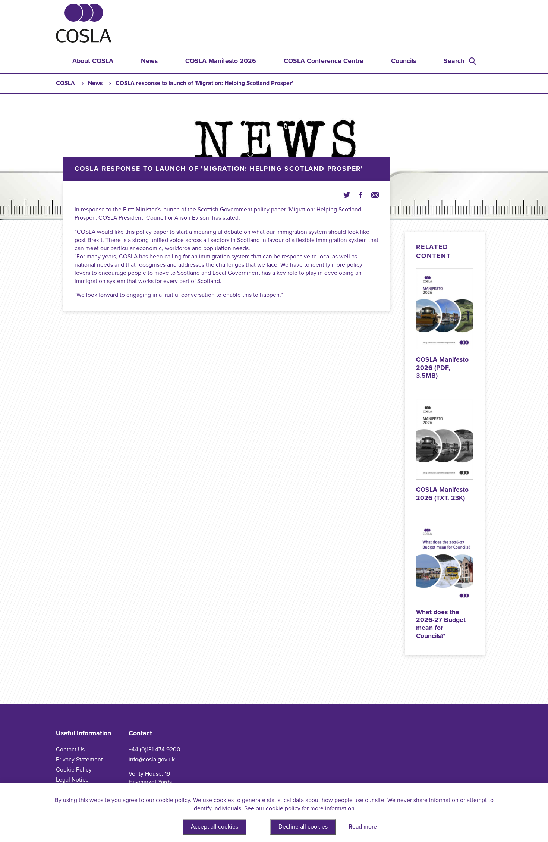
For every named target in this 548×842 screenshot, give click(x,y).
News (149, 61)
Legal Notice (72, 779)
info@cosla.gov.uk (152, 759)
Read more (363, 826)
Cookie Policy (74, 769)
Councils (403, 61)
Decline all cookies (303, 826)
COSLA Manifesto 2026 (220, 61)
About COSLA (92, 61)
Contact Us (70, 749)
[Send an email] (375, 195)
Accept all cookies (214, 826)
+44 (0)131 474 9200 (154, 749)
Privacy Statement (79, 759)
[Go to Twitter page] (346, 195)
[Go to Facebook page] (360, 195)
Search (454, 61)
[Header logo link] (83, 40)
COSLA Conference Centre (323, 61)
